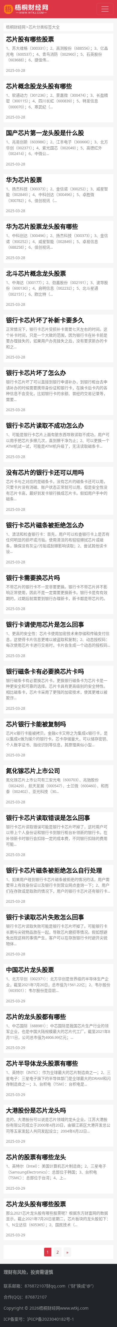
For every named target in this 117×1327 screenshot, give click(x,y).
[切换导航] (105, 9)
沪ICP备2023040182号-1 (50, 1319)
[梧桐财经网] (26, 9)
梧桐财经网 (16, 27)
